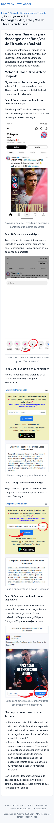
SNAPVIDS (35, 814)
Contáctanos (40, 808)
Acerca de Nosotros (14, 805)
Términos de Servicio (20, 808)
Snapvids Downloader (16, 4)
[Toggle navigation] (50, 4)
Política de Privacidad (38, 805)
